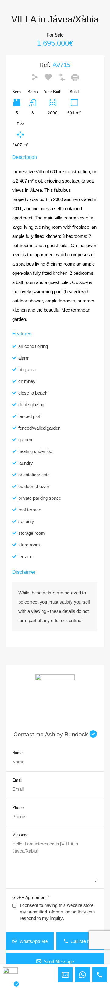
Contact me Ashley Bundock (51, 734)
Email (17, 780)
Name (17, 753)
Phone (18, 807)
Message (20, 835)
